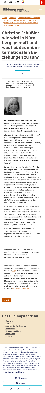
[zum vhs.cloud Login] (23, 2)
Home (4, 18)
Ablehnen (22, 383)
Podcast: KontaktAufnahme (29, 18)
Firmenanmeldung (13, 331)
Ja (22, 73)
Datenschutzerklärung (16, 372)
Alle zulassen (22, 378)
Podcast (8, 336)
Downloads (10, 328)
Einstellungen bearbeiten (23, 389)
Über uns (9, 321)
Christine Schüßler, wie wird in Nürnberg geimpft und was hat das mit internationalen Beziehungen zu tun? (20, 22)
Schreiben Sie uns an (20, 288)
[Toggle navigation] (40, 10)
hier (13, 271)
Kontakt (8, 323)
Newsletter (10, 334)
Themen (12, 18)
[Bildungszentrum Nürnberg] (16, 10)
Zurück (6, 300)
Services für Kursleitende (15, 326)
